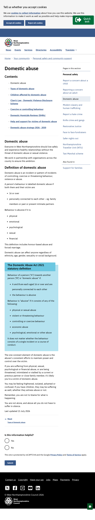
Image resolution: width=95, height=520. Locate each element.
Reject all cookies (35, 23)
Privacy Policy (56, 455)
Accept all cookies (13, 23)
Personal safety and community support (52, 58)
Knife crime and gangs (73, 120)
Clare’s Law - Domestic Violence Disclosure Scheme (31, 102)
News (8, 50)
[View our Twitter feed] (7, 488)
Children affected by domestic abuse (28, 94)
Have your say (37, 479)
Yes (12, 441)
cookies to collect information (26, 13)
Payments (65, 479)
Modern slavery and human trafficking (72, 106)
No (12, 447)
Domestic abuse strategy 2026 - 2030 (28, 127)
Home (8, 58)
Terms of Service (74, 455)
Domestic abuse (70, 99)
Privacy (75, 479)
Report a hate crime (72, 114)
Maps (55, 479)
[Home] (18, 42)
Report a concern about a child (75, 82)
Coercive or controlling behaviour (26, 109)
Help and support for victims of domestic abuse (33, 121)
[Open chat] (90, 506)
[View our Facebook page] (15, 488)
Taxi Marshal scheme (73, 153)
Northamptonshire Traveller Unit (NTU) (73, 146)
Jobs (48, 479)
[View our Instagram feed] (22, 488)
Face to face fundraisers (74, 132)
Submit (10, 463)
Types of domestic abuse (22, 88)
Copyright (23, 479)
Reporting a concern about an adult (73, 91)
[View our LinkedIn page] (38, 488)
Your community (22, 58)
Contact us (10, 479)
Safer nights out (70, 138)
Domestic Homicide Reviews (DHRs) (28, 115)
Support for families (72, 168)
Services (28, 50)
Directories (41, 50)
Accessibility (56, 50)
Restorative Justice (72, 126)
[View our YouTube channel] (30, 488)
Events (18, 50)
